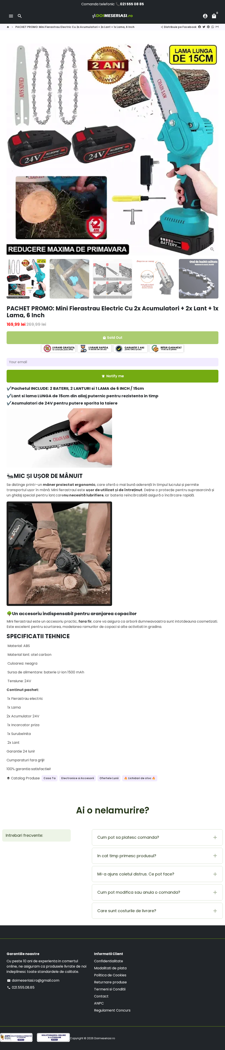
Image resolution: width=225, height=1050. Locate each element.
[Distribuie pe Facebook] (199, 27)
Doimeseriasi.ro (104, 1038)
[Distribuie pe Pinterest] (208, 27)
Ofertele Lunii (109, 778)
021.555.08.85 (20, 987)
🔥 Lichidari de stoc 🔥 (139, 778)
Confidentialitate (108, 961)
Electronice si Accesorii (77, 778)
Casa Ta (50, 778)
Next (212, 149)
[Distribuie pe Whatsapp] (212, 27)
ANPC (99, 1003)
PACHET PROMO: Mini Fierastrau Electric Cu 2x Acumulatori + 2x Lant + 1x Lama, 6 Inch (74, 27)
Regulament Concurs (112, 1010)
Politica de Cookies (110, 975)
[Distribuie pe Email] (217, 27)
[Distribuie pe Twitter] (204, 27)
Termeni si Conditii (109, 989)
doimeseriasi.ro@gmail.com (33, 980)
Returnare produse (110, 982)
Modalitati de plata (110, 968)
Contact (101, 996)
